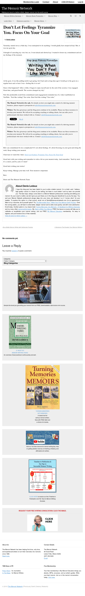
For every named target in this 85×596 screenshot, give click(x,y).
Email (46, 558)
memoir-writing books (25, 209)
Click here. (51, 577)
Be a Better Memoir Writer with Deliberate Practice (18, 227)
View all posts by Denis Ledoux (16, 216)
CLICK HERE (33, 496)
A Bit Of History (68, 2)
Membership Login (31, 2)
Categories (7, 259)
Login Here (8, 21)
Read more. (6, 556)
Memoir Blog (52, 16)
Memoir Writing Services (12, 16)
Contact (46, 2)
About (55, 2)
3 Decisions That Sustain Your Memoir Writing (68, 227)
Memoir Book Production (34, 16)
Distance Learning (23, 21)
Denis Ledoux (10, 39)
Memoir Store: (39, 21)
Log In (80, 2)
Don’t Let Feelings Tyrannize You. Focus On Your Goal (44, 154)
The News (7, 573)
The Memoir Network (17, 8)
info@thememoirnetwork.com (45, 105)
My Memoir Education (54, 211)
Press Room (6, 571)
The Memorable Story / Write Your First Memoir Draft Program (56, 202)
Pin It (21, 119)
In (3, 573)
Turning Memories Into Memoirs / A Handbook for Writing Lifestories (58, 207)
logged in (15, 251)
